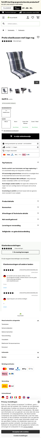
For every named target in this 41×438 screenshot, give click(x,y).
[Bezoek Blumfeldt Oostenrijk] (7, 397)
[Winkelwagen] (37, 17)
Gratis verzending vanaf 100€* (30, 12)
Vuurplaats (5, 339)
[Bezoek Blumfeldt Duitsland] (3, 397)
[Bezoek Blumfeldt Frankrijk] (11, 397)
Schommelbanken (7, 328)
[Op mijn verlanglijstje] (38, 37)
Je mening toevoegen (21, 252)
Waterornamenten (7, 332)
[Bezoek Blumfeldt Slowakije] (28, 397)
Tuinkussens (21, 30)
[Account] (28, 17)
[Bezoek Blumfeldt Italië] (15, 397)
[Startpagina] (5, 30)
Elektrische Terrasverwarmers (11, 343)
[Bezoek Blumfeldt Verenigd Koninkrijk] (24, 397)
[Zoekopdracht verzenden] (3, 23)
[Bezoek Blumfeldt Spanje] (20, 397)
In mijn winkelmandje (22, 136)
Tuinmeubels (11, 30)
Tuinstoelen (5, 324)
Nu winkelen (17, 8)
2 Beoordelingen (17, 41)
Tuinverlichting (6, 335)
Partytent (5, 347)
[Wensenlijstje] (32, 17)
